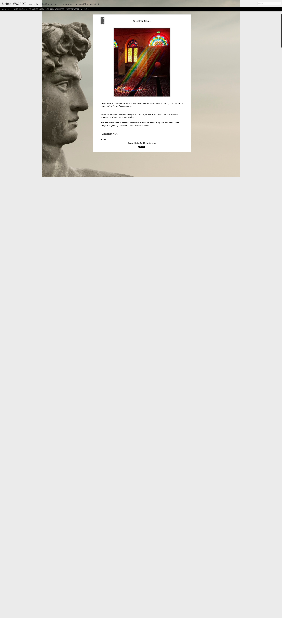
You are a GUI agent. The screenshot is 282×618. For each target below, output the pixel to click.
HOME (15, 9)
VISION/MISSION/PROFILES (39, 9)
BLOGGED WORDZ (57, 9)
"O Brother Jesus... (142, 20)
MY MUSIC (85, 9)
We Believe (23, 9)
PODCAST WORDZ (72, 9)
